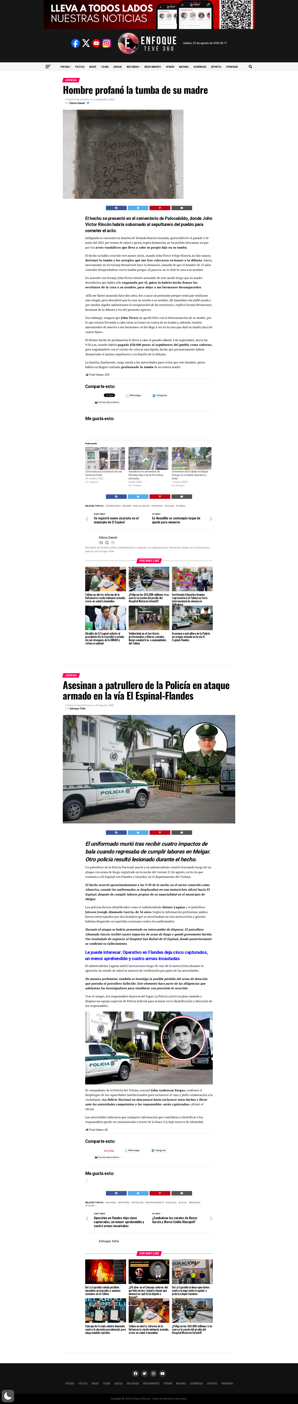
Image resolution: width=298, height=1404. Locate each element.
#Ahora (111, 1203)
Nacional (184, 66)
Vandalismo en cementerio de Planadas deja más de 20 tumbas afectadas (145, 475)
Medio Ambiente (153, 66)
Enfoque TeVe (78, 708)
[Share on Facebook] (116, 208)
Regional (195, 1203)
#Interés (124, 1203)
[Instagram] (106, 43)
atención (138, 1203)
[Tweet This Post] (138, 208)
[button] (8, 1396)
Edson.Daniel (77, 103)
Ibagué (92, 66)
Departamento (155, 1203)
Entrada (109, 1150)
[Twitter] (86, 43)
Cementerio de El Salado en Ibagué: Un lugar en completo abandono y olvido (190, 475)
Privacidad (232, 66)
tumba (181, 506)
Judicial (117, 66)
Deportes (216, 66)
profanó (158, 506)
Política (79, 66)
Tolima (104, 66)
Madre (127, 506)
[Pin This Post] (160, 208)
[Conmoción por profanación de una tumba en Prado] (105, 458)
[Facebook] (75, 43)
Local (183, 1203)
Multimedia (133, 66)
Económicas (199, 66)
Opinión (170, 66)
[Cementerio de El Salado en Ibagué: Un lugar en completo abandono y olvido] (192, 458)
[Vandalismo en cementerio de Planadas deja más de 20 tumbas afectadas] (148, 458)
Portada (64, 66)
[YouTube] (96, 43)
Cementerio (114, 506)
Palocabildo (142, 506)
